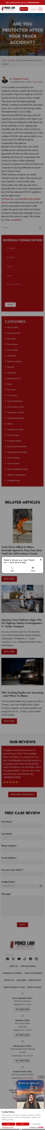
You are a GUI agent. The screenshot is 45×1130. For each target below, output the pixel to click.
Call (12, 570)
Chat (33, 570)
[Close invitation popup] (40, 559)
